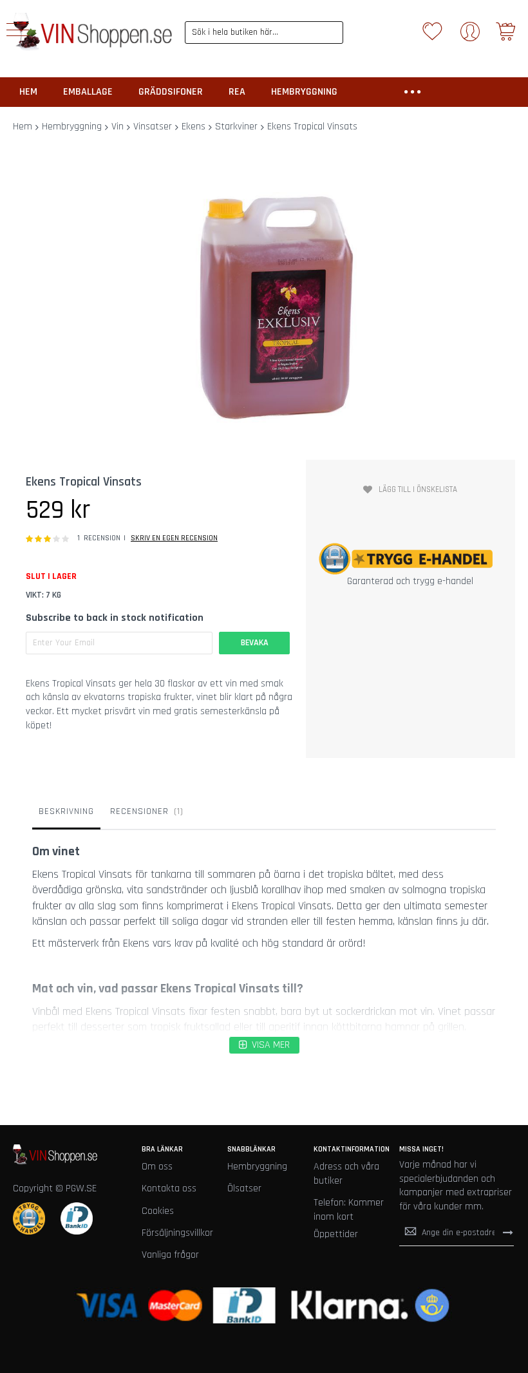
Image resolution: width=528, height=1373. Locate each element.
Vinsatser (152, 126)
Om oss (157, 1166)
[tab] (66, 814)
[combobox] (264, 32)
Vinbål (45, 1011)
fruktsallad (207, 1026)
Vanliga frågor (170, 1255)
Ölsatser (244, 1188)
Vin (117, 126)
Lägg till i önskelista (418, 489)
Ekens (193, 126)
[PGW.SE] (92, 32)
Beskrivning (66, 811)
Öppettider (336, 1234)
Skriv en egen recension (174, 538)
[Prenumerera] (508, 1232)
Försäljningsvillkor (177, 1233)
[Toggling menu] (17, 29)
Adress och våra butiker (346, 1174)
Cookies (158, 1211)
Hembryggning (72, 126)
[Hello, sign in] (470, 36)
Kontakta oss (169, 1188)
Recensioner (145, 811)
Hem (22, 126)
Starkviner (236, 126)
